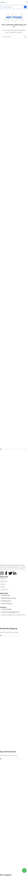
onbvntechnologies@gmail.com (10, 612)
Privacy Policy (6, 595)
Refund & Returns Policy (9, 598)
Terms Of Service (7, 603)
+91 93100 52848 (6, 609)
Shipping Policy (6, 601)
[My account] (27, 2)
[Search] (25, 7)
